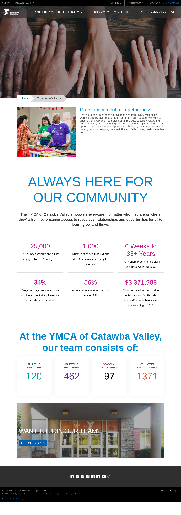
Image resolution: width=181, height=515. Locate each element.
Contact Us (158, 11)
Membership (122, 12)
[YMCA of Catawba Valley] (15, 12)
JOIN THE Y (115, 2)
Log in (175, 490)
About (162, 490)
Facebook (79, 477)
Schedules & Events (72, 12)
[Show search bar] (173, 12)
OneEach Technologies (17, 499)
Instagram (110, 477)
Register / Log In (135, 2)
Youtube (103, 477)
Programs (100, 12)
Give (141, 12)
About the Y (43, 12)
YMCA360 (155, 2)
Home (24, 98)
